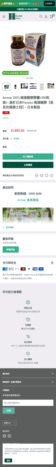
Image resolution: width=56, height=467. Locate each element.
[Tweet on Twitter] (46, 175)
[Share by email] (51, 175)
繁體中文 (7, 423)
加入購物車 (28, 156)
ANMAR (6, 118)
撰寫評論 (11, 249)
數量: (5, 147)
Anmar (28, 200)
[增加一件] (27, 147)
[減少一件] (13, 147)
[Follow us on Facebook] (4, 436)
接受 (8, 460)
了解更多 (14, 453)
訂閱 (9, 410)
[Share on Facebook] (37, 175)
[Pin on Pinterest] (41, 175)
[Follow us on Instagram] (9, 436)
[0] (51, 16)
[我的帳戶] (46, 16)
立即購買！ (49, 3)
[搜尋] (40, 16)
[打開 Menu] (4, 17)
